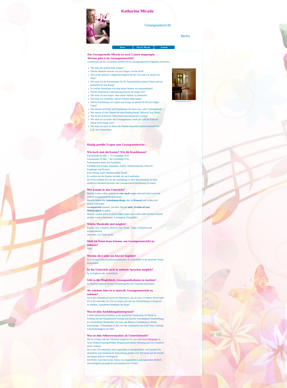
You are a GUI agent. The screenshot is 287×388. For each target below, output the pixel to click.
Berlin (185, 36)
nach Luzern (132, 54)
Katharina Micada (137, 11)
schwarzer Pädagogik (147, 339)
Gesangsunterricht (158, 25)
